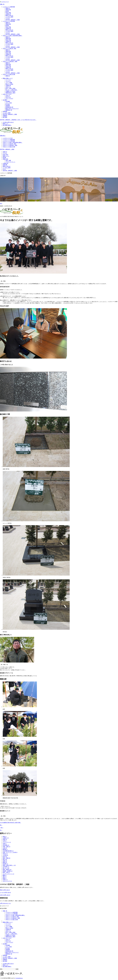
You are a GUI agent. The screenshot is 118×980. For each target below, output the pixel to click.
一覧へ (1, 827)
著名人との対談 (9, 84)
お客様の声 (8, 14)
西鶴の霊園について (8, 78)
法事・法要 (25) (6, 846)
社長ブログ (8, 97)
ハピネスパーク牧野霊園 (9, 6)
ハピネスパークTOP (7, 138)
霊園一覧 (2, 4)
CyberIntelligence (19, 978)
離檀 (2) (4, 875)
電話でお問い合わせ (5, 889)
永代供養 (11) (6, 866)
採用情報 (5, 111)
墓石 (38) (5, 859)
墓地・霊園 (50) (6, 858)
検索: (1, 969)
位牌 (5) (4, 843)
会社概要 (7, 101)
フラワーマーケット (10, 162)
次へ (1, 830)
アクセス (7, 18)
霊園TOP (7, 8)
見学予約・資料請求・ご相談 (12, 19)
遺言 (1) (4, 876)
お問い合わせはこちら (5, 903)
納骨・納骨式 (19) (7, 869)
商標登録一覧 (8, 110)
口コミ (4, 169)
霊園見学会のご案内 (10, 92)
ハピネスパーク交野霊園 (9, 21)
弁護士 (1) (5, 879)
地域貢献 (7, 105)
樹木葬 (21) (5, 863)
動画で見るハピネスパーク (12, 108)
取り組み (7, 104)
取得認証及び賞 (9, 107)
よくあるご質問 (9, 16)
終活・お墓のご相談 (10, 88)
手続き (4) (5, 853)
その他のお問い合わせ (8, 122)
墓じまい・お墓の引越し (11, 89)
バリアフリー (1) (7, 842)
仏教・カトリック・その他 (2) (10, 852)
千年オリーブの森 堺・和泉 (9, 48)
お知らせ (7, 95)
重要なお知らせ (9, 15)
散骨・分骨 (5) (6, 872)
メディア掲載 (8, 82)
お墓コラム (8, 87)
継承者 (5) (5, 849)
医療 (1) (4, 878)
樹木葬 (7, 11)
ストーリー (8, 79)
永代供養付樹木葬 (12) (8, 850)
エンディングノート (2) (8, 873)
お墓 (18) (5, 848)
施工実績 (5, 117)
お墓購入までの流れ (10, 91)
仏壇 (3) (4, 840)
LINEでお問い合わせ (5, 895)
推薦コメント (6, 156)
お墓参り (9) (6, 838)
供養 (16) (5, 839)
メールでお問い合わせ (5, 892)
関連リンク (5, 123)
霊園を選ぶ (2, 135)
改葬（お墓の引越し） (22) (9, 865)
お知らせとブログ (7, 94)
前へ (1, 825)
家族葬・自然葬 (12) (7, 871)
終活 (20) (5, 856)
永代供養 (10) (6, 845)
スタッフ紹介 (8, 102)
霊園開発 (5, 115)
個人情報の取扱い (7, 125)
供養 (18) (5, 861)
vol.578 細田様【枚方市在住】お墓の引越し (10, 822)
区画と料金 (8, 12)
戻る (1, 203)
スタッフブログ (9, 98)
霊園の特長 (8, 9)
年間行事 (5, 164)
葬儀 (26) (5, 862)
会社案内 (5, 100)
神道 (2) (4, 836)
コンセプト (8, 81)
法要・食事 (8, 160)
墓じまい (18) (6, 868)
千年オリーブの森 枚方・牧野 (10, 61)
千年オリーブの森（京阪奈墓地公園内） (12, 35)
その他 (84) (5, 855)
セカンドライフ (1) (7, 881)
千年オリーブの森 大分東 (9, 74)
